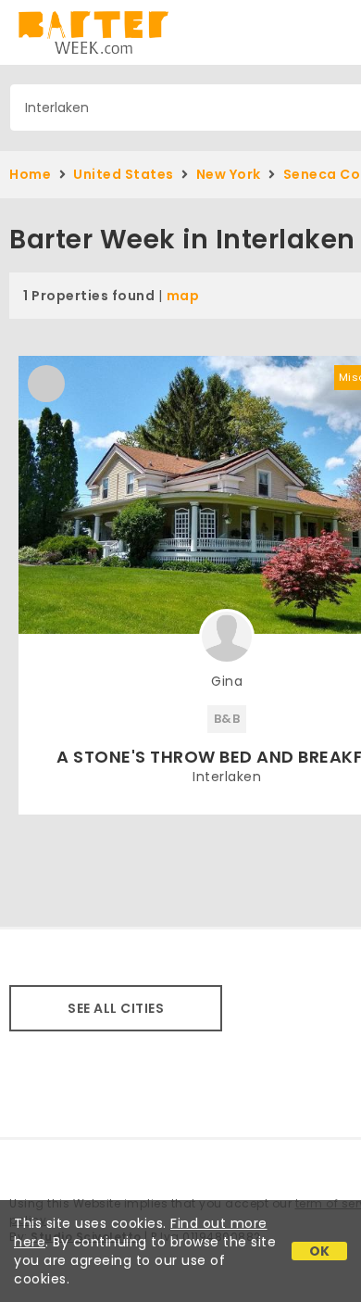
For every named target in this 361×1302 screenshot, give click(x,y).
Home (30, 174)
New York (228, 174)
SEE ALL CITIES (116, 1008)
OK (319, 1251)
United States (123, 174)
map (183, 295)
